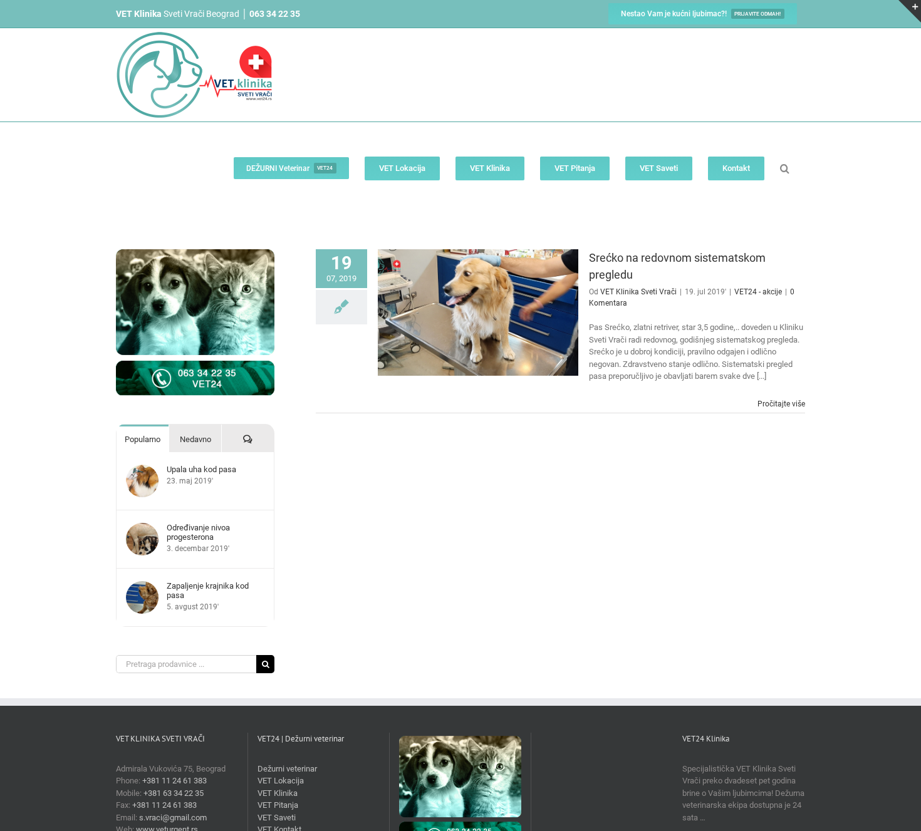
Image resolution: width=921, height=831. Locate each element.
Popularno (142, 439)
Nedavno (195, 439)
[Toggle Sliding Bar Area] (909, 11)
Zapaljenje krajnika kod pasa (208, 590)
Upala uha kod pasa (201, 469)
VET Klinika (278, 793)
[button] (784, 168)
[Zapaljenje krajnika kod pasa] (142, 587)
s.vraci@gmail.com (173, 817)
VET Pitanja (278, 805)
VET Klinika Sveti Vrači (638, 291)
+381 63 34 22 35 (173, 793)
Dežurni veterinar (287, 768)
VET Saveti (277, 817)
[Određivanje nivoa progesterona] (142, 529)
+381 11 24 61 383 (174, 780)
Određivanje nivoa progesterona (198, 532)
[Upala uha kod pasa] (142, 470)
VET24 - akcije (758, 291)
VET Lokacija (281, 780)
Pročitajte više (781, 404)
